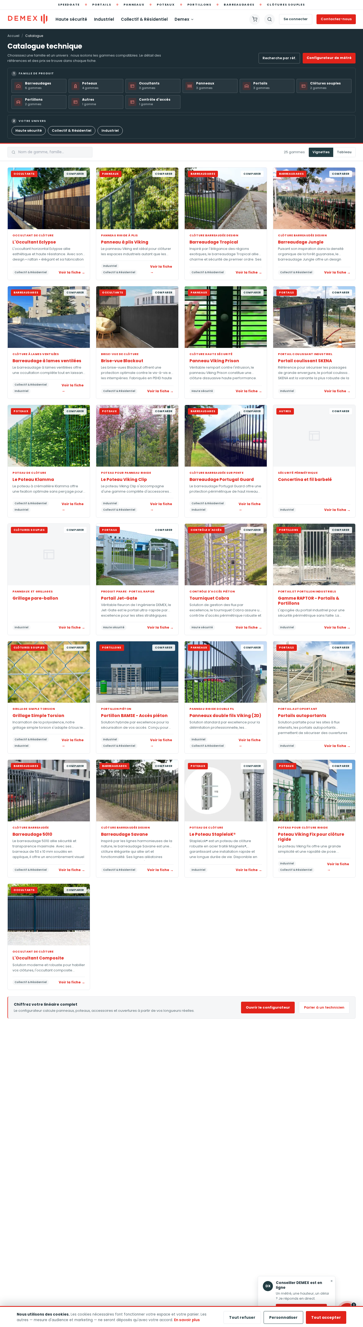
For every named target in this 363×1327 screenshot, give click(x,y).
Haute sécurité (71, 19)
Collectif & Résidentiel (144, 19)
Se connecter (296, 19)
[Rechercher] (269, 19)
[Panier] (254, 19)
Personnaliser (283, 1317)
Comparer (75, 174)
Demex (182, 19)
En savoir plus (187, 1319)
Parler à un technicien (324, 1007)
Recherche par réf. (279, 58)
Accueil (13, 35)
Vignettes (321, 152)
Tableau (344, 152)
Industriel (104, 19)
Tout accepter (326, 1317)
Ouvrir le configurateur (268, 1007)
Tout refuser (242, 1317)
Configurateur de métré (329, 58)
